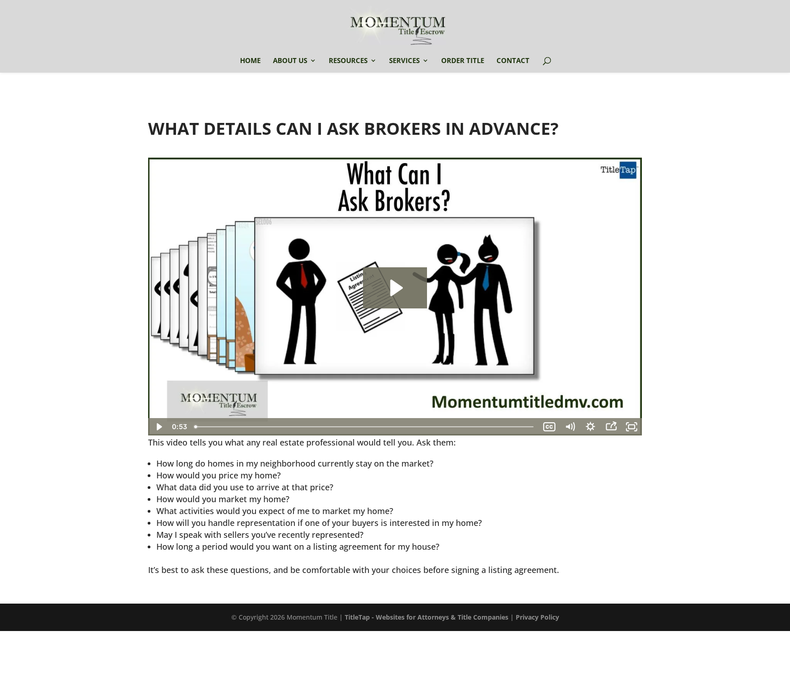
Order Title (462, 61)
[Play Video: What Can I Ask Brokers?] (395, 287)
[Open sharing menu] (611, 426)
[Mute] (570, 426)
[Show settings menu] (590, 426)
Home (250, 61)
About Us (290, 61)
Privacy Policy (537, 617)
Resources (348, 61)
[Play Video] (158, 426)
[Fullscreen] (631, 426)
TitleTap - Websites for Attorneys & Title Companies (426, 617)
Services (404, 61)
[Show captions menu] (549, 426)
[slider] (365, 426)
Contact (512, 61)
